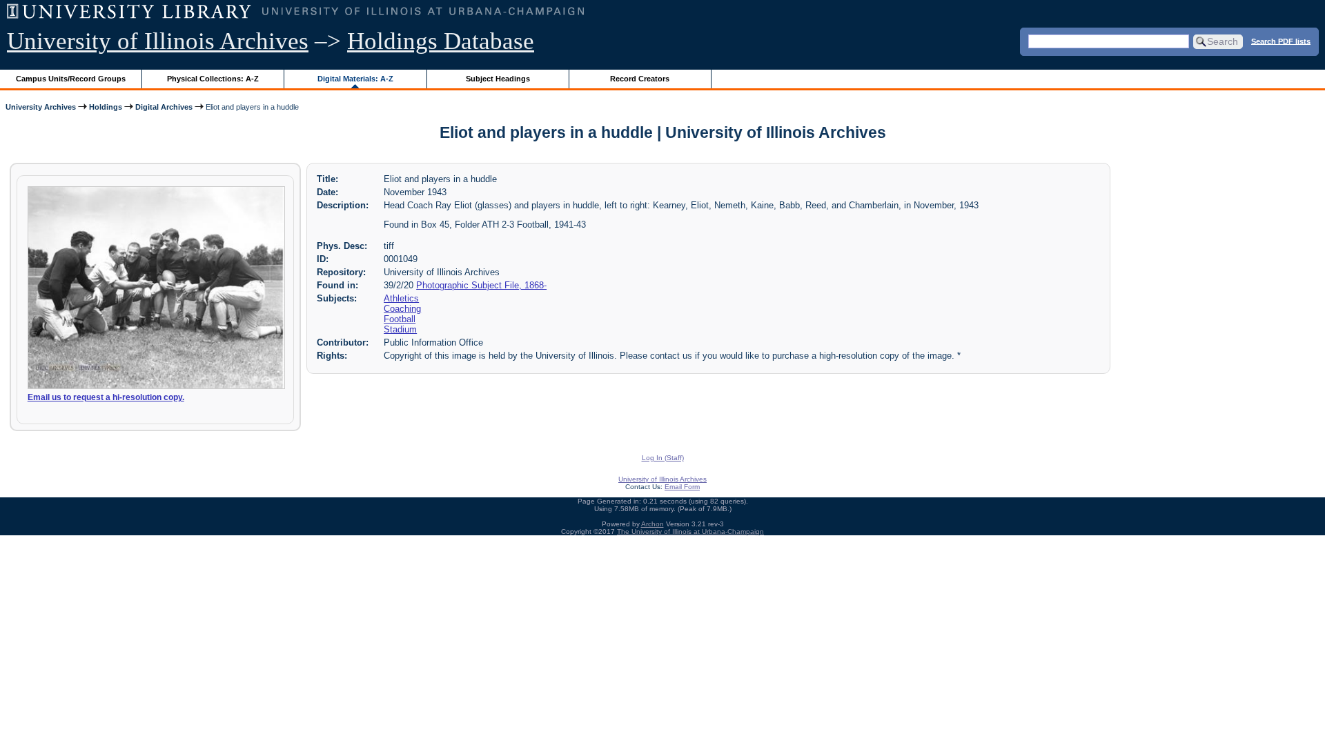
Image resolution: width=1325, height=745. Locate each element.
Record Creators (639, 78)
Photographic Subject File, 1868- (481, 285)
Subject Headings (498, 78)
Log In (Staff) (663, 457)
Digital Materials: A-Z (355, 78)
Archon (652, 524)
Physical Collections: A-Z (213, 78)
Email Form (682, 486)
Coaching (402, 309)
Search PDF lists (1281, 41)
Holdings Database (440, 41)
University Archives (41, 107)
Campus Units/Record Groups (71, 78)
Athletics (401, 298)
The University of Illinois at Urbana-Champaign (690, 531)
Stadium (400, 329)
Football (399, 319)
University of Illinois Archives (157, 41)
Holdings (105, 107)
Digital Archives (164, 107)
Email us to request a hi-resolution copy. (106, 397)
